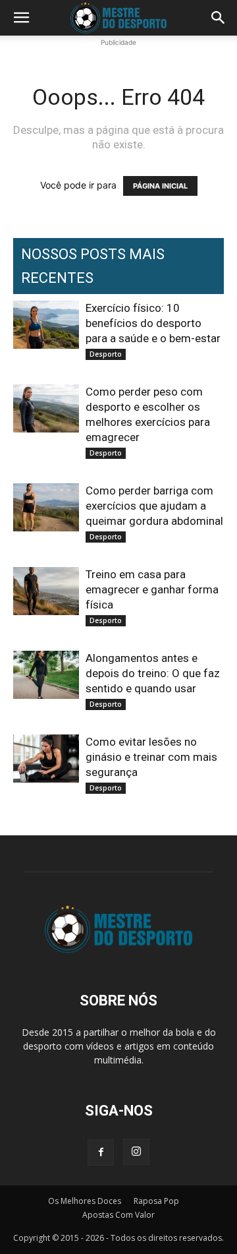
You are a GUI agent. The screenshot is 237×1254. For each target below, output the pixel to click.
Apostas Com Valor (118, 1214)
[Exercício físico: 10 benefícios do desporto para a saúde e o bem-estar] (46, 325)
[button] (21, 18)
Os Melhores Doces (84, 1201)
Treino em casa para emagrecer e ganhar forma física (152, 589)
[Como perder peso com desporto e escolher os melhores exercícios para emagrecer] (46, 408)
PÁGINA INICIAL (160, 186)
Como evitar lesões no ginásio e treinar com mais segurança (151, 757)
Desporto (106, 354)
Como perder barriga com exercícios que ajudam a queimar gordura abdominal (154, 505)
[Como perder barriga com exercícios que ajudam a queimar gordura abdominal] (46, 507)
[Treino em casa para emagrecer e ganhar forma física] (46, 591)
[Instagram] (136, 1152)
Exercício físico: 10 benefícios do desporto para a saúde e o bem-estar (153, 323)
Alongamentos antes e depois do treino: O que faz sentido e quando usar (153, 673)
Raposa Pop (156, 1201)
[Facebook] (101, 1152)
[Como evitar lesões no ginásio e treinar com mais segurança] (46, 758)
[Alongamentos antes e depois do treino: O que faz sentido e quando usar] (46, 675)
